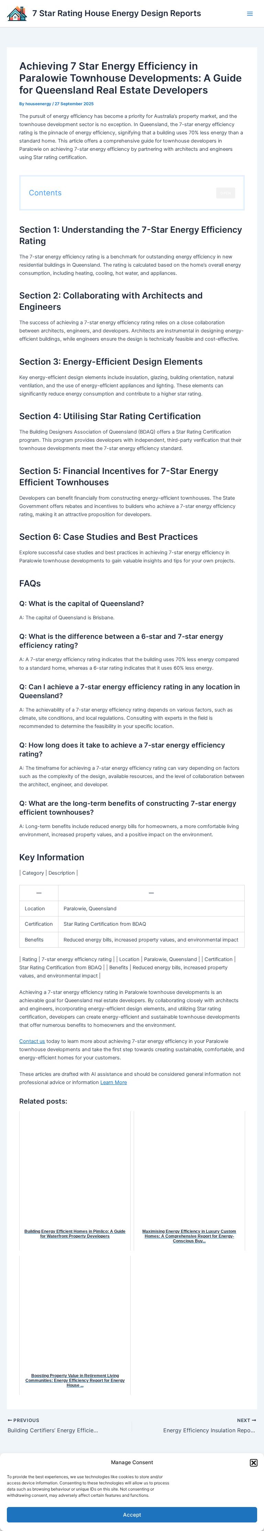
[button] (253, 1462)
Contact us (32, 1041)
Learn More (113, 1082)
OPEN (225, 193)
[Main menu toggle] (250, 14)
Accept (132, 1514)
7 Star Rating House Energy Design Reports (116, 13)
